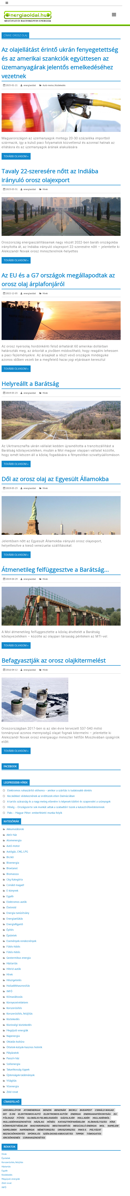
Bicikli (10, 857)
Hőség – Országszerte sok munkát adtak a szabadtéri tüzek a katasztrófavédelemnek (55, 807)
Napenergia (13, 1036)
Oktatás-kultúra (15, 1041)
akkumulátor (12, 1110)
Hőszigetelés (13, 980)
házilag (39, 1122)
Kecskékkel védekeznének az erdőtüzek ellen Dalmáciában (41, 796)
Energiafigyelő (14, 924)
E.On (12, 1114)
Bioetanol (12, 868)
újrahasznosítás (34, 1137)
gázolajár (68, 1118)
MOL (102, 1126)
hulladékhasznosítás (17, 1122)
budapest (86, 1110)
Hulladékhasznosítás (18, 985)
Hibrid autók (13, 969)
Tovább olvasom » (16, 156)
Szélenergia (13, 1064)
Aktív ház (11, 835)
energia (76, 1114)
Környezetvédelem (17, 1002)
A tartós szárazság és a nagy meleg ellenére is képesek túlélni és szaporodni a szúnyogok (58, 801)
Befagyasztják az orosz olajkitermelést (54, 660)
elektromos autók (56, 1114)
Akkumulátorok (15, 829)
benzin (47, 1110)
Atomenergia (13, 840)
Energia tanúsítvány (17, 913)
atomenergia (32, 1110)
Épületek (11, 935)
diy (5, 1114)
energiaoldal (30, 85)
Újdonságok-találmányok (20, 1075)
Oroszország (66, 1129)
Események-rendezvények (21, 941)
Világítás (11, 1080)
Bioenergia (12, 862)
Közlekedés (60, 85)
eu (115, 1114)
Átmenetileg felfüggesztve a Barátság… (55, 569)
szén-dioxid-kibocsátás (58, 1133)
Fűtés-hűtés (13, 946)
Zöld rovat (12, 1092)
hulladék (84, 1118)
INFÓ (9, 991)
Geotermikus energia (18, 958)
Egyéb (9, 896)
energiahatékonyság (97, 1114)
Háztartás (11, 963)
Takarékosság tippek (17, 1069)
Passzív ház (12, 1058)
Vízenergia (12, 1086)
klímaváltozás (97, 1122)
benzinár (60, 1110)
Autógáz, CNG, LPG (17, 851)
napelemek (10, 1129)
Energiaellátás (14, 918)
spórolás (34, 1133)
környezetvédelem (15, 1126)
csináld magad (104, 1110)
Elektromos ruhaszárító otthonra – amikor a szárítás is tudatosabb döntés (49, 790)
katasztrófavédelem (71, 1122)
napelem (113, 1126)
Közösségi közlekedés (19, 1025)
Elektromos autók (16, 902)
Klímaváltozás (14, 997)
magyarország (39, 1126)
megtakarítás (61, 1126)
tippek (80, 1133)
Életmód (11, 907)
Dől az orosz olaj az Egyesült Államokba (55, 479)
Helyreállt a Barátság (30, 383)
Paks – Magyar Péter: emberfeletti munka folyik (34, 813)
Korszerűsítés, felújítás (19, 1013)
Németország (46, 1129)
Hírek (45, 189)
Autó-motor (48, 85)
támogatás (94, 1133)
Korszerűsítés (14, 1008)
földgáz (8, 1118)
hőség (51, 1122)
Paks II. (82, 1129)
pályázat (95, 1129)
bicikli (73, 1110)
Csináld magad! (15, 885)
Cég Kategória (14, 879)
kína (112, 1122)
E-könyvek (12, 890)
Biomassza (12, 874)
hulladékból (101, 1118)
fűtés (20, 1118)
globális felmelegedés (42, 1118)
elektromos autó (29, 1114)
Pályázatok (12, 1052)
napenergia (27, 1129)
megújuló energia (85, 1126)
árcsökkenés (11, 1137)
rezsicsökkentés (14, 1133)
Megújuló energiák (17, 1030)
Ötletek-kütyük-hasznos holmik (24, 1047)
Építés (10, 929)
